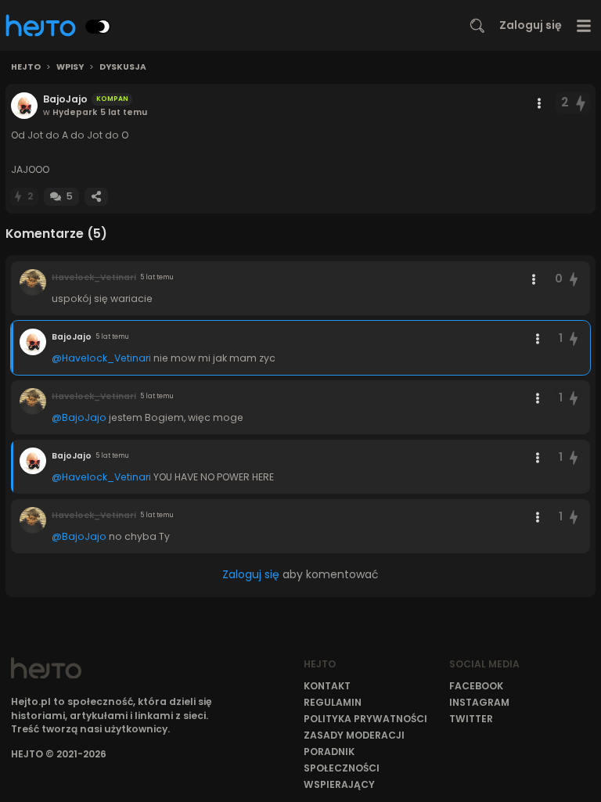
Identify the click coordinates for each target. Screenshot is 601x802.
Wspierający (339, 784)
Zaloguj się (530, 25)
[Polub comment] (573, 279)
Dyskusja (122, 67)
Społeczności (342, 768)
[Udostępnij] (96, 197)
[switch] (97, 27)
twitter (471, 718)
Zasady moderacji (354, 735)
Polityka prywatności (365, 718)
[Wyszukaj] (477, 25)
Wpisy (70, 67)
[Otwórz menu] (584, 25)
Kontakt (327, 685)
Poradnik (329, 751)
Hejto (26, 67)
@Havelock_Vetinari (101, 358)
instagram (479, 702)
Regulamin (333, 702)
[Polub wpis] (581, 102)
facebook (476, 685)
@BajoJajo (79, 417)
